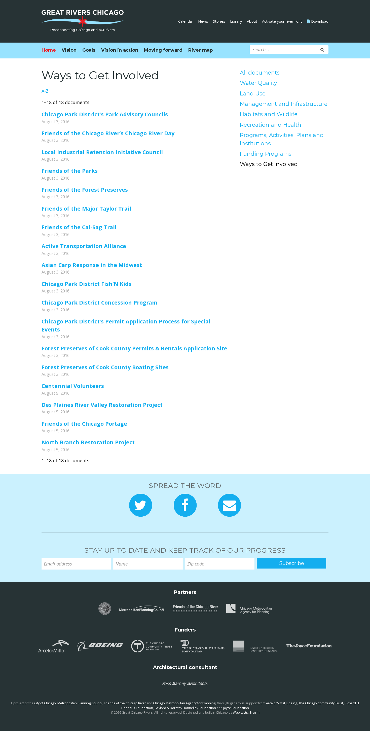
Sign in (254, 712)
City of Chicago (45, 703)
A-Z (45, 91)
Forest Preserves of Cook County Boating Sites (105, 367)
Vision (69, 50)
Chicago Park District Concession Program (99, 302)
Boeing (291, 703)
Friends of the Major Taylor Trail (86, 208)
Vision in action (119, 50)
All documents (260, 72)
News (203, 21)
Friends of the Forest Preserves (85, 189)
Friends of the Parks (70, 170)
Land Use (253, 93)
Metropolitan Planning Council (79, 703)
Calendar (185, 21)
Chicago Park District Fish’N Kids (86, 283)
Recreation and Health (270, 124)
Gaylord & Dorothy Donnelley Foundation (185, 708)
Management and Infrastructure (283, 104)
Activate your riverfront (282, 21)
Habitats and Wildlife (269, 114)
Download (319, 21)
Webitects (240, 712)
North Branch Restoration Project (88, 442)
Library (236, 21)
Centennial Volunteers (73, 385)
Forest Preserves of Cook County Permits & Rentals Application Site (134, 348)
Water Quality (258, 83)
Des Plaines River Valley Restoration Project (102, 404)
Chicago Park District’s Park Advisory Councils (105, 114)
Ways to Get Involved (269, 164)
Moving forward (163, 50)
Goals (88, 50)
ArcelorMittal (275, 703)
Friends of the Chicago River (125, 703)
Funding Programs (265, 153)
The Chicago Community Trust (321, 703)
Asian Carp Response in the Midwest (92, 265)
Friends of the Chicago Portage (84, 423)
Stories (219, 21)
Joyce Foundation (236, 708)
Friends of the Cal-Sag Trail (79, 227)
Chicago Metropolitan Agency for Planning (184, 703)
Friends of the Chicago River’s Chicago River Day (108, 133)
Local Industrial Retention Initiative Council (102, 152)
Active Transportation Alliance (84, 246)
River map (200, 50)
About (252, 21)
